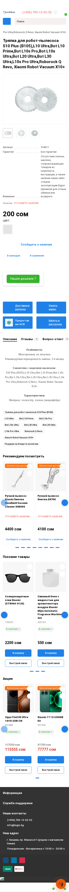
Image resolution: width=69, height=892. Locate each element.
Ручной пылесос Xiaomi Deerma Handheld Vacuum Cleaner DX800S (16, 501)
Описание (10, 339)
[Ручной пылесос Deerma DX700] (51, 477)
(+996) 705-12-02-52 (37, 12)
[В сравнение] (29, 473)
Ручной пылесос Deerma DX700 (48, 497)
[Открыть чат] (61, 884)
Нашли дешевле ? (23, 278)
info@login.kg (15, 825)
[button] (11, 547)
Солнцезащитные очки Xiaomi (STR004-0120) (17, 600)
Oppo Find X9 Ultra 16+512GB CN (16, 719)
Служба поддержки (18, 803)
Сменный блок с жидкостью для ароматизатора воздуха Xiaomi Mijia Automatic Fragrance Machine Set (50, 607)
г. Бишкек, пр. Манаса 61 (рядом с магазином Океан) (35, 841)
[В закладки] (29, 466)
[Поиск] (62, 21)
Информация (12, 793)
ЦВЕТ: (6, 220)
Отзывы (29, 339)
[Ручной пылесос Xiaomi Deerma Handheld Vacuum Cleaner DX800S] (18, 477)
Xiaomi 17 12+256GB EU (50, 719)
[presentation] (4, 502)
